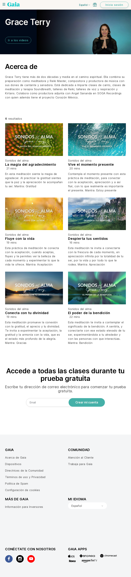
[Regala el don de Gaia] (95, 5)
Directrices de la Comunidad (24, 470)
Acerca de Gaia (15, 457)
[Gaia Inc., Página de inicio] (13, 4)
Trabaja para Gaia (80, 464)
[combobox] (87, 505)
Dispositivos (13, 464)
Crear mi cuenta (86, 402)
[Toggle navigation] (4, 4)
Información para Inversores (24, 507)
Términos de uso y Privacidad (25, 477)
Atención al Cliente (81, 457)
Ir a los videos (18, 40)
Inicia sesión (114, 5)
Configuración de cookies (22, 490)
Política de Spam (16, 483)
